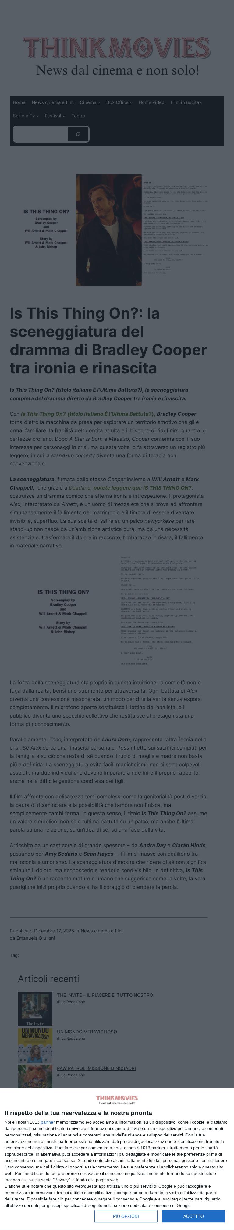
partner (48, 1122)
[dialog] (117, 1159)
